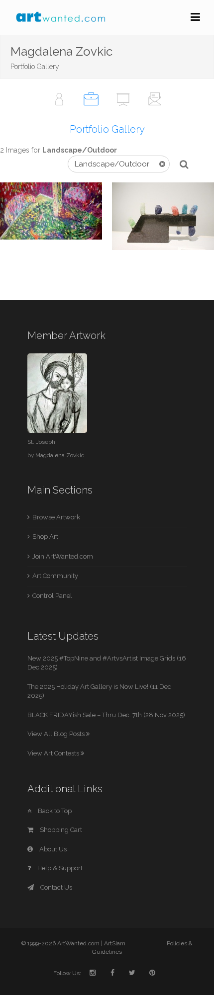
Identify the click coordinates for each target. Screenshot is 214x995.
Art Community (55, 576)
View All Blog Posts (56, 734)
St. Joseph (41, 441)
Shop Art (45, 536)
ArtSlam (114, 943)
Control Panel (52, 595)
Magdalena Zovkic (59, 455)
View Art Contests (54, 753)
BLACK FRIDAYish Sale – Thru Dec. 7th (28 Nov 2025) (106, 715)
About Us (52, 849)
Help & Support (59, 868)
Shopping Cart (60, 829)
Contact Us (55, 887)
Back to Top (54, 811)
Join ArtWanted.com (62, 556)
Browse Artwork (56, 517)
